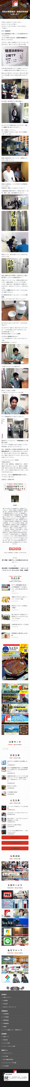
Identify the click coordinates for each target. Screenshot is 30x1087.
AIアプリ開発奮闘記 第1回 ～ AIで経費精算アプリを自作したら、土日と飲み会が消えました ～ (20, 588)
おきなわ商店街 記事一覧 (15, 843)
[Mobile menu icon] (27, 4)
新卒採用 (5, 1040)
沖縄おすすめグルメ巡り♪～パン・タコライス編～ (20, 598)
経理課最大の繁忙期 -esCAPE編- (20, 634)
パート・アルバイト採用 (9, 1046)
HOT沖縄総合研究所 (8, 1059)
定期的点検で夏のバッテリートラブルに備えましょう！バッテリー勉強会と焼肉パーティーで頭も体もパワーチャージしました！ (17, 778)
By (16, 552)
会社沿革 (5, 1003)
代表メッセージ (7, 997)
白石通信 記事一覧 (15, 837)
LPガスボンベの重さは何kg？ (14, 824)
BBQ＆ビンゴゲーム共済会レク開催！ (20, 607)
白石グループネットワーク (9, 1007)
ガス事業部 (6, 1017)
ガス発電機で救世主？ (12, 792)
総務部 (5, 1026)
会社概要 (5, 1000)
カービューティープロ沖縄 (9, 1062)
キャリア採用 (6, 1043)
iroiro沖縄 (5, 1066)
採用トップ (6, 1036)
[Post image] (6, 587)
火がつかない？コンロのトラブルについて (17, 812)
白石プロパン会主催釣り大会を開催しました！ (17, 762)
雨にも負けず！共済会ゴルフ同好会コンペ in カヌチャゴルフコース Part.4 (20, 616)
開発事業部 (6, 1020)
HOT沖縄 (5, 1056)
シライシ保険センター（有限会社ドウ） (13, 1030)
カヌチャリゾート (7, 1053)
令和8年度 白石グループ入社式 (20, 624)
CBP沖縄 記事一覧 (15, 848)
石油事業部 (6, 1013)
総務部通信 (10, 552)
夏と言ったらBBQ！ (12, 786)
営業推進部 (6, 1023)
